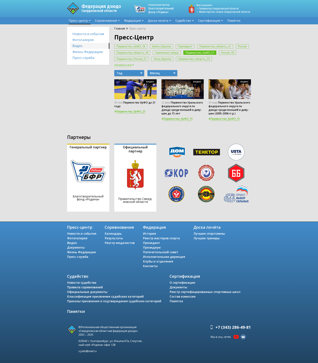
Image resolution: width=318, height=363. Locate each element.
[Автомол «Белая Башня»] (236, 173)
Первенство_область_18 (132, 52)
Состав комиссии (183, 296)
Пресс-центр (78, 21)
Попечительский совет (160, 252)
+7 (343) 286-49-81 (233, 327)
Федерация (132, 21)
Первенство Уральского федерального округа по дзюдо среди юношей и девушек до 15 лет (182, 108)
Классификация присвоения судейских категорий (105, 296)
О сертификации (182, 283)
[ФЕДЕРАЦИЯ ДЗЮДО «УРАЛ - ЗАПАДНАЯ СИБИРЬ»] (206, 173)
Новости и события (88, 34)
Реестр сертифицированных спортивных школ (205, 292)
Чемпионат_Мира (167, 52)
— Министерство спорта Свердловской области (223, 11)
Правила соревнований (85, 287)
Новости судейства (81, 283)
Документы (76, 247)
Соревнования (106, 21)
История (149, 233)
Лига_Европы (162, 59)
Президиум (152, 247)
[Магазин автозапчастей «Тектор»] (206, 152)
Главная (119, 28)
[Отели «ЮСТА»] (236, 152)
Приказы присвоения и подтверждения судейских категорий (114, 301)
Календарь (113, 233)
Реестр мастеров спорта (161, 238)
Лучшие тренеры (206, 238)
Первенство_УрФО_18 (130, 46)
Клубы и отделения (158, 261)
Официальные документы (87, 292)
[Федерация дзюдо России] (176, 194)
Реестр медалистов (120, 243)
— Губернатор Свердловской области (217, 8)
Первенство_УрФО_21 (200, 52)
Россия (242, 46)
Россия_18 (227, 52)
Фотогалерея (83, 40)
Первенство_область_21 (215, 46)
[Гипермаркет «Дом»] (177, 152)
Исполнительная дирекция (164, 257)
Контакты (150, 266)
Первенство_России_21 (131, 59)
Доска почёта (158, 21)
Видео (77, 46)
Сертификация (209, 21)
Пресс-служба (83, 57)
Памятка (176, 301)
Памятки (233, 21)
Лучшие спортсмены (209, 233)
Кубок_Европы (161, 46)
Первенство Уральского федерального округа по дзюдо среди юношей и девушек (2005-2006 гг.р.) (229, 108)
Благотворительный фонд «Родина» (161, 8)
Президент (185, 46)
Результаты (114, 238)
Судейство (183, 21)
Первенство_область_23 (194, 59)
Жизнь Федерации (87, 52)
